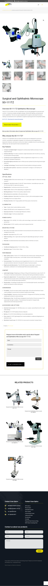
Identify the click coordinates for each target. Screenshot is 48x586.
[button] (43, 20)
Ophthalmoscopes (29, 509)
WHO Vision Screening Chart (31, 522)
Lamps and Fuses (29, 515)
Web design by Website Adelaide (13, 565)
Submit (38, 358)
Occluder (27, 519)
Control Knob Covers (29, 513)
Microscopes (8, 10)
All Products (27, 505)
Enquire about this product (11, 124)
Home (3, 10)
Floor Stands (28, 511)
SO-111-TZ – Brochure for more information (12, 119)
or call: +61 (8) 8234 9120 (15, 364)
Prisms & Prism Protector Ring (31, 520)
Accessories (28, 517)
